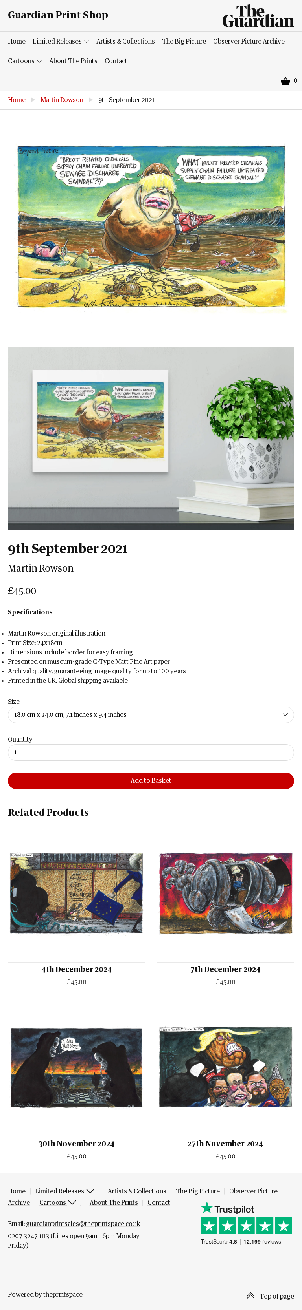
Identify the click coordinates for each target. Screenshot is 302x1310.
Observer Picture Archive (249, 41)
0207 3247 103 (28, 1236)
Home (17, 41)
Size (14, 702)
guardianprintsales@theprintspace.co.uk (83, 1224)
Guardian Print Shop (58, 15)
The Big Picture (184, 41)
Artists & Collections (125, 41)
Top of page (276, 1297)
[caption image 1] (151, 228)
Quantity (20, 739)
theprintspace (63, 1295)
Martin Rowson (62, 100)
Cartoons (22, 61)
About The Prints (73, 61)
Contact (116, 61)
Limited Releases (58, 41)
